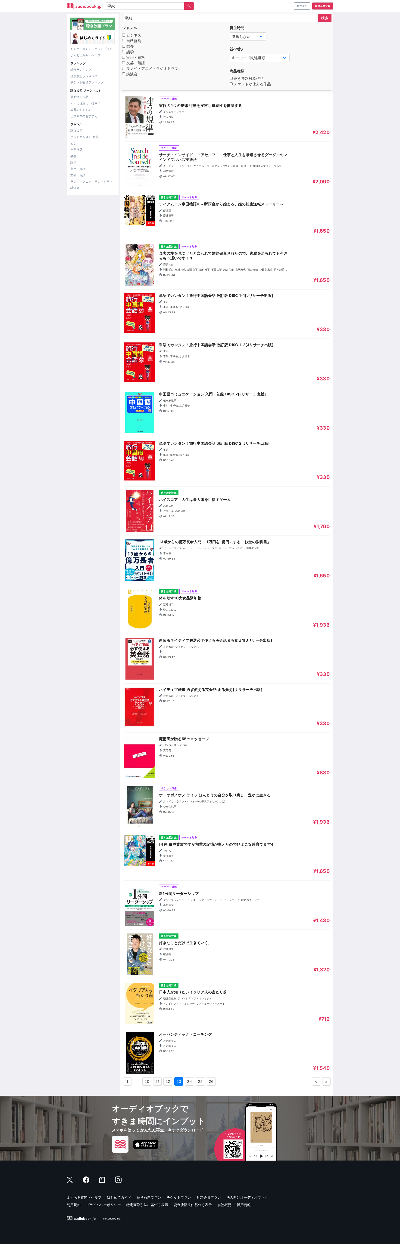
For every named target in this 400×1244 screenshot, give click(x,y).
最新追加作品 (79, 97)
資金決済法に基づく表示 (193, 1205)
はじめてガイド (119, 1197)
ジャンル (129, 27)
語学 (73, 162)
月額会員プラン (209, 1197)
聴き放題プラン (149, 1197)
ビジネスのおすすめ (83, 116)
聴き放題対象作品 (248, 78)
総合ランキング (80, 69)
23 (178, 1081)
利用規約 (74, 1205)
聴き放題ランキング (83, 76)
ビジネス (76, 143)
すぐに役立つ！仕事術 (85, 103)
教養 (73, 156)
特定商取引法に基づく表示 (147, 1205)
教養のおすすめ (80, 109)
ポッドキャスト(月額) (85, 137)
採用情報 (244, 1205)
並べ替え (237, 49)
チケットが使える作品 (252, 84)
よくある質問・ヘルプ (85, 55)
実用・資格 (77, 169)
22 (168, 1081)
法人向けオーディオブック (247, 1197)
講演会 (74, 188)
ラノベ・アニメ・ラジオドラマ (91, 181)
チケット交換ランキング (86, 82)
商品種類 (237, 71)
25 (200, 1081)
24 (189, 1081)
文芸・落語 (77, 175)
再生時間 (237, 27)
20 (146, 1081)
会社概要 (224, 1205)
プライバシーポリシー (103, 1205)
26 (211, 1081)
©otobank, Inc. (112, 1218)
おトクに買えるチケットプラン (91, 49)
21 (157, 1081)
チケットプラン (179, 1197)
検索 (324, 18)
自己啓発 (76, 149)
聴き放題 (76, 130)
